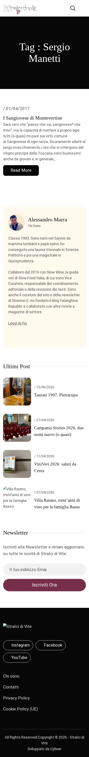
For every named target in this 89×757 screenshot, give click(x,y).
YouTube (19, 657)
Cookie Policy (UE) (20, 709)
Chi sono (11, 676)
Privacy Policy (16, 698)
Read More (21, 170)
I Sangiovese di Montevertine (32, 118)
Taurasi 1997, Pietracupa (56, 394)
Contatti (11, 687)
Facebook (53, 645)
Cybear (55, 749)
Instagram (20, 645)
